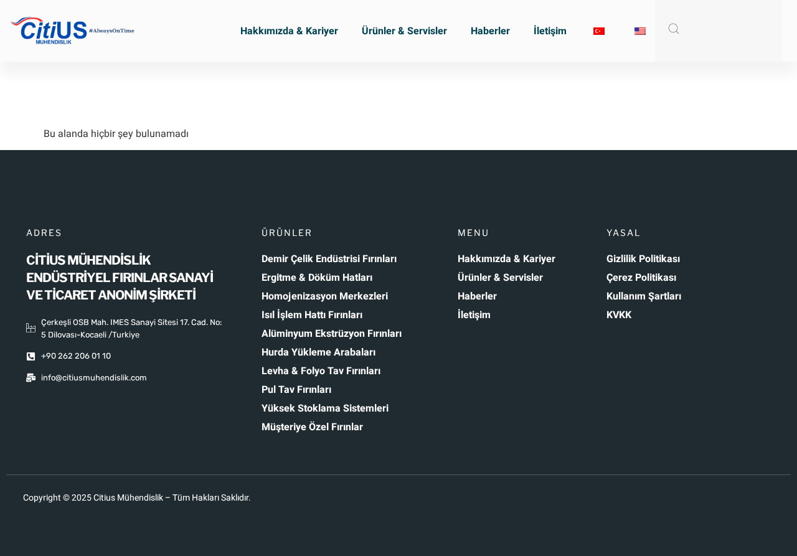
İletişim (550, 31)
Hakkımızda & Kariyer (289, 31)
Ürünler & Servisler (404, 31)
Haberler (490, 31)
